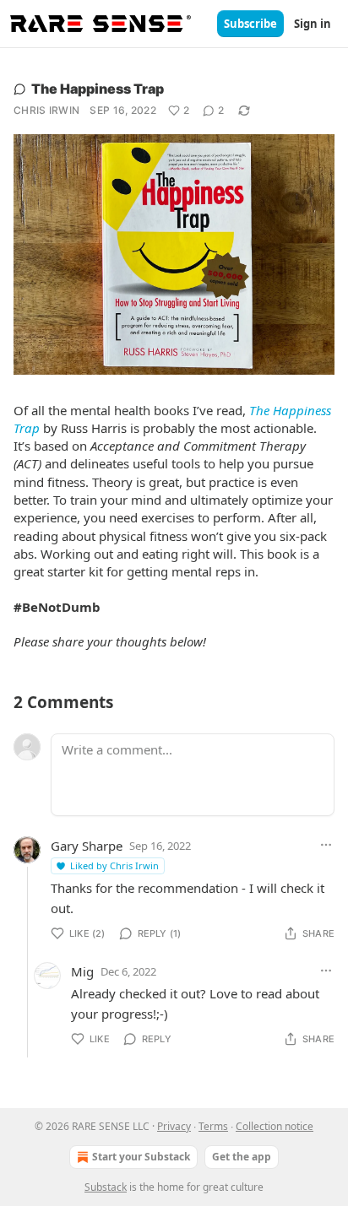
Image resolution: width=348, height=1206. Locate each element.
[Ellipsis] (326, 844)
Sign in (312, 23)
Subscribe (250, 23)
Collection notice (274, 1126)
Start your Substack (141, 1156)
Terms (213, 1126)
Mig (82, 971)
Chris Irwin (46, 110)
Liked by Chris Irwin (114, 865)
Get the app (241, 1156)
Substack (105, 1187)
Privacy (174, 1126)
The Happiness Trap (97, 88)
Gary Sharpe (86, 845)
